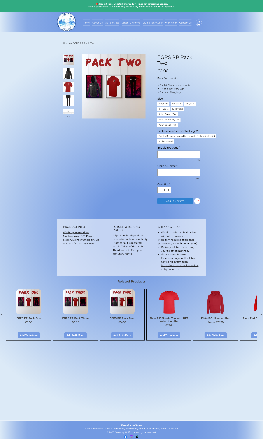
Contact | (155, 428)
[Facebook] (125, 437)
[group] (131, 315)
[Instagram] (131, 437)
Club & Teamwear (114, 428)
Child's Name (167, 166)
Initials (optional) (168, 147)
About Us (144, 428)
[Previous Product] (2, 315)
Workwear (131, 428)
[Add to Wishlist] (197, 201)
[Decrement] (160, 190)
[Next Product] (261, 315)
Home (67, 43)
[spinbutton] (164, 190)
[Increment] (169, 190)
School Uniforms (94, 428)
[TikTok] (137, 437)
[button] (199, 23)
